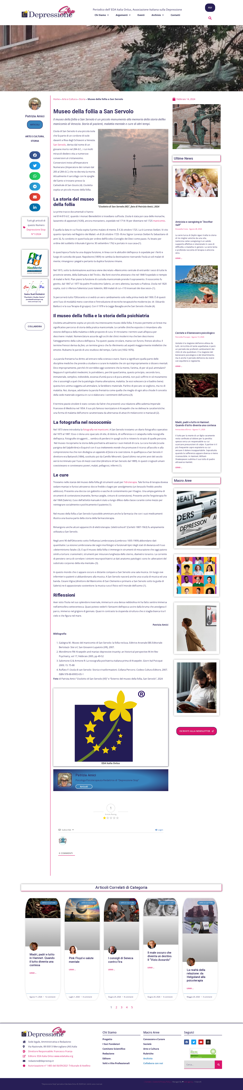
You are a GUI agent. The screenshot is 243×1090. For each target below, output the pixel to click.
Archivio (156, 15)
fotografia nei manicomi (95, 429)
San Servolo (59, 144)
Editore (107, 1058)
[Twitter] (193, 1042)
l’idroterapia (130, 482)
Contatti (175, 15)
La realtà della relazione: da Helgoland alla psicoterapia (196, 975)
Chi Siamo (110, 1032)
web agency (188, 1082)
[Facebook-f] (186, 1042)
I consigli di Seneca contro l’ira (120, 959)
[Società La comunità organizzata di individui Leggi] (197, 575)
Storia (35, 140)
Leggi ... (178, 258)
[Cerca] (218, 1064)
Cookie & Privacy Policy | (162, 1082)
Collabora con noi (153, 1063)
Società (147, 1044)
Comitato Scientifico (114, 1048)
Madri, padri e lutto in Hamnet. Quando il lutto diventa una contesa (195, 424)
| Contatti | (148, 1082)
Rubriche (148, 1053)
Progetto (107, 1039)
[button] (210, 18)
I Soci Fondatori (111, 1044)
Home (56, 99)
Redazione (108, 1053)
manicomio (159, 220)
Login (160, 829)
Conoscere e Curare (154, 1039)
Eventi (141, 15)
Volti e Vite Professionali (116, 1063)
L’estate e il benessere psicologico (195, 332)
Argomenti (122, 15)
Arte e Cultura (34, 136)
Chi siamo (100, 15)
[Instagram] (208, 1042)
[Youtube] (200, 1042)
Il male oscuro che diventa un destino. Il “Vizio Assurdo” (160, 956)
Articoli (35, 124)
